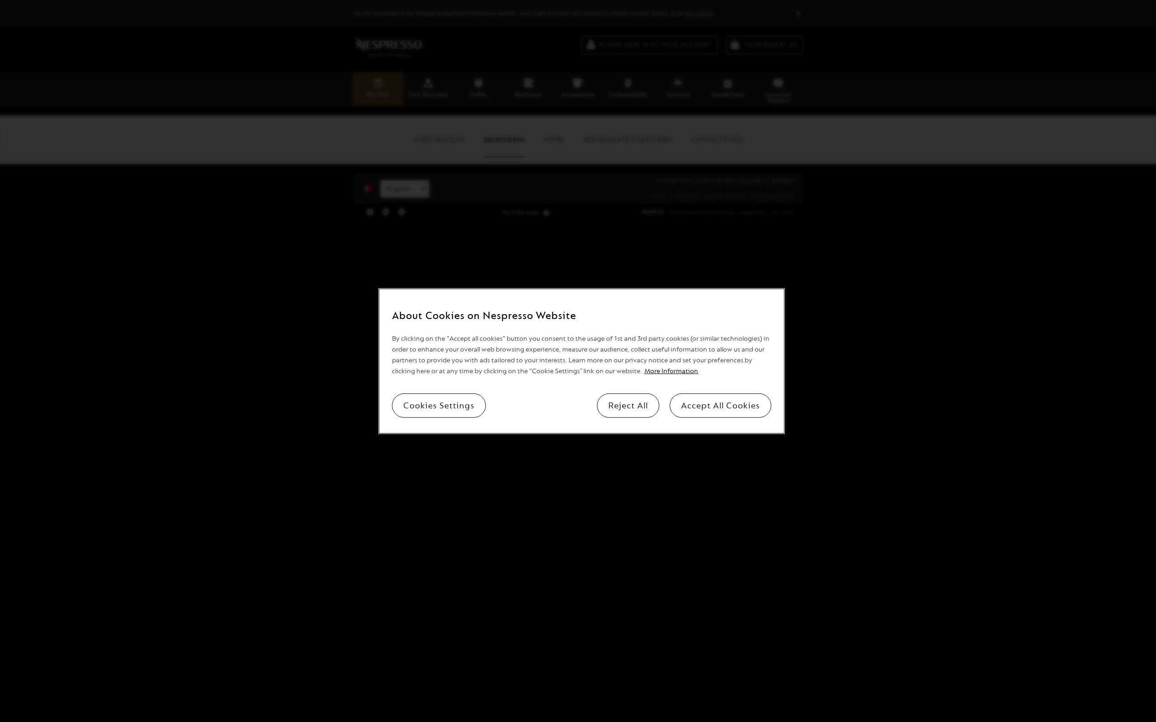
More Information (671, 370)
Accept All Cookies (720, 405)
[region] (581, 361)
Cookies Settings (439, 405)
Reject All (628, 405)
